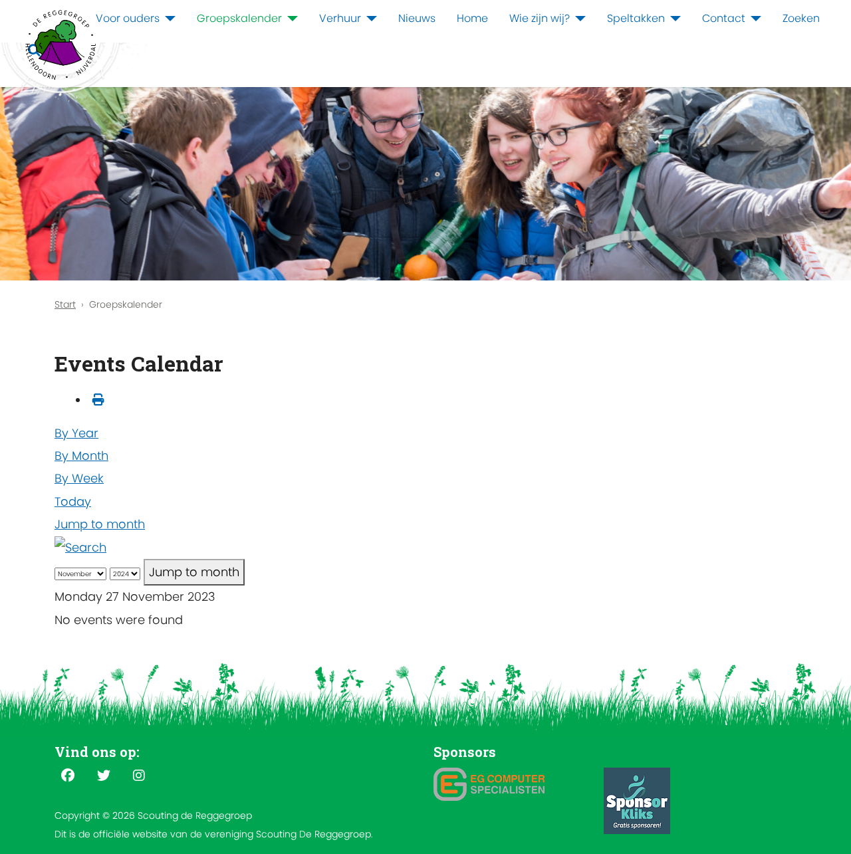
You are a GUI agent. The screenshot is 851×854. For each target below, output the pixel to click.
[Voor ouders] (168, 19)
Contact (723, 18)
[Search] (80, 546)
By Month (81, 455)
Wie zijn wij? (539, 18)
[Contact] (753, 19)
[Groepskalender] (290, 19)
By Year (76, 433)
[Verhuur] (369, 19)
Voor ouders (128, 18)
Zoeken (801, 18)
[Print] (98, 399)
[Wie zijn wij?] (578, 19)
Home (472, 18)
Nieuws (416, 18)
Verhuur (340, 18)
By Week (79, 478)
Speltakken (636, 18)
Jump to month (100, 524)
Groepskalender (239, 18)
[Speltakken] (673, 19)
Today (73, 501)
